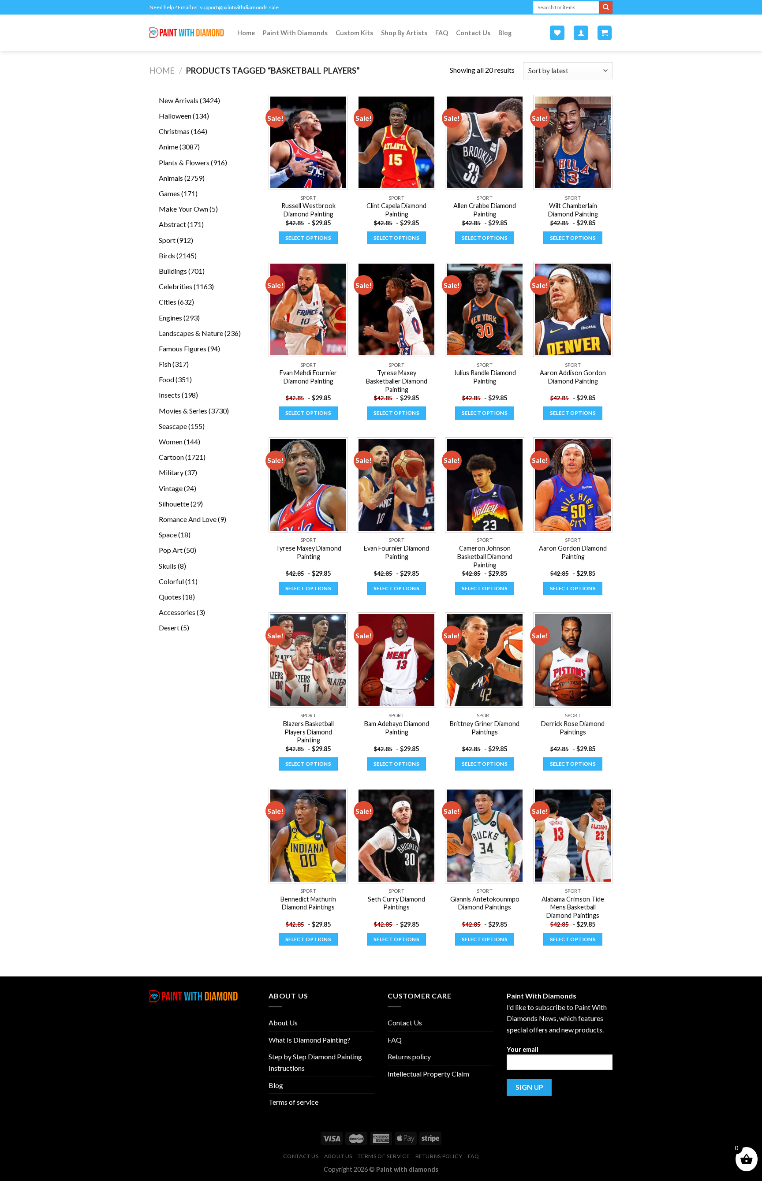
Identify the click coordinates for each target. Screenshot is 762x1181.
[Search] (606, 7)
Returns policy (409, 1056)
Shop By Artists (404, 33)
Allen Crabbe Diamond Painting (484, 210)
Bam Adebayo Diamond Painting (396, 728)
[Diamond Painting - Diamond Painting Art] (186, 32)
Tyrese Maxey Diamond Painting (308, 552)
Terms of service (293, 1102)
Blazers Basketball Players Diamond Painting (308, 732)
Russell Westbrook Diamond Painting (308, 210)
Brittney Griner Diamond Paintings (484, 728)
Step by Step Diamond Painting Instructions (315, 1062)
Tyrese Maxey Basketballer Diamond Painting (396, 381)
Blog (505, 33)
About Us (283, 1022)
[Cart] (605, 33)
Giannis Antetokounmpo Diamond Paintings (484, 903)
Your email (522, 1049)
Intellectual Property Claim (428, 1073)
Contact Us (473, 33)
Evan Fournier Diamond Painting (396, 552)
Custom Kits (354, 33)
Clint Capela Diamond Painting (396, 210)
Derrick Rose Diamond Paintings (573, 728)
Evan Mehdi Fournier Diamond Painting (308, 377)
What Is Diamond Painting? (310, 1040)
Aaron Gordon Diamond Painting (573, 552)
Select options (308, 238)
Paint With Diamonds (295, 33)
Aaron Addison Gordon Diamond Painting (573, 377)
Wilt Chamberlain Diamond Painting (573, 210)
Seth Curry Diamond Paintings (396, 903)
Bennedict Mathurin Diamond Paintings (308, 903)
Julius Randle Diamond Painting (485, 377)
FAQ (441, 33)
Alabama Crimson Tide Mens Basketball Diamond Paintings (573, 907)
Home (246, 33)
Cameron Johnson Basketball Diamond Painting (484, 556)
